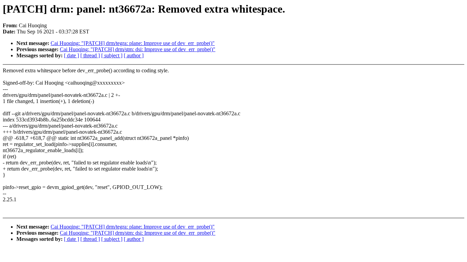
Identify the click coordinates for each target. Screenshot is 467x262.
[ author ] (134, 55)
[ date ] (71, 55)
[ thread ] (90, 55)
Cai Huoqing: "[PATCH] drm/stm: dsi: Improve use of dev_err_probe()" (137, 49)
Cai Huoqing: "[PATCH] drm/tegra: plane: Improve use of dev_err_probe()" (133, 43)
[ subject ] (111, 55)
